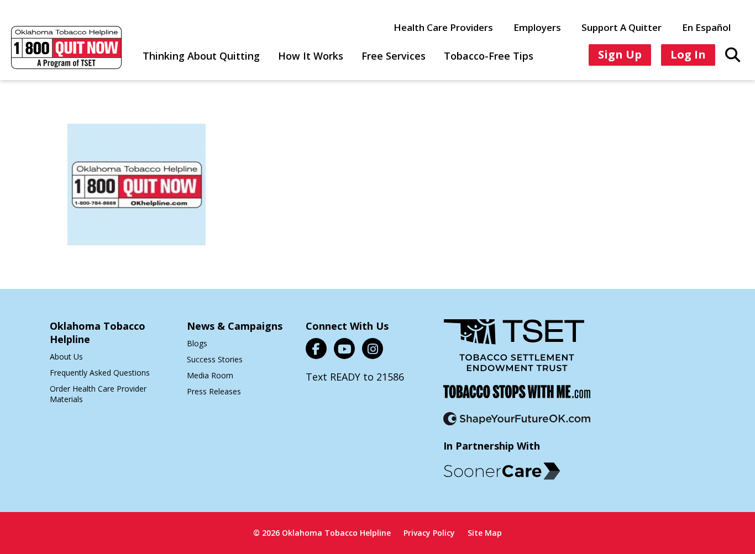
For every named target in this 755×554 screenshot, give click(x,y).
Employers (537, 27)
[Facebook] (316, 348)
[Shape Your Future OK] (516, 425)
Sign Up (620, 54)
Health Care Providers (443, 27)
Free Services (393, 55)
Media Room (210, 375)
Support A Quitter (621, 27)
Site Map (485, 532)
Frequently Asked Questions (100, 372)
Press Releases (214, 391)
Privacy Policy (429, 532)
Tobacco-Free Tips (488, 55)
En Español (706, 27)
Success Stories (215, 359)
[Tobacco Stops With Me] (516, 398)
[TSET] (514, 352)
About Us (66, 356)
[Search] (732, 54)
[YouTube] (344, 348)
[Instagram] (372, 348)
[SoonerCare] (501, 471)
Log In (688, 54)
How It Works (310, 55)
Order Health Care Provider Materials (98, 393)
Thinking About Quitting (201, 55)
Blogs (197, 343)
